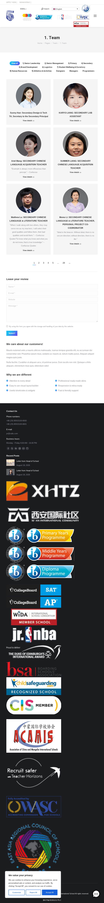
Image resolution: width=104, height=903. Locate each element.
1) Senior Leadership (31, 63)
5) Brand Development (28, 67)
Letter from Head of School (27, 461)
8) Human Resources (18, 71)
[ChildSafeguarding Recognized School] (33, 694)
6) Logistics (47, 67)
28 (64, 263)
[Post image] (10, 462)
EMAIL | (23, 9)
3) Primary (72, 63)
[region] (33, 884)
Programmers (88, 71)
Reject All (33, 892)
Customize (16, 892)
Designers (60, 71)
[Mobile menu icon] (95, 15)
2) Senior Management (54, 63)
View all (15, 63)
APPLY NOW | (11, 2)
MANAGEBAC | (25, 2)
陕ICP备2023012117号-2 (52, 900)
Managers (74, 71)
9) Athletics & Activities (42, 71)
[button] (96, 894)
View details (27, 121)
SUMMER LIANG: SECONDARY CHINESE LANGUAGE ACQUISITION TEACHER (75, 164)
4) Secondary (86, 63)
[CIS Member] (33, 714)
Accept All (50, 892)
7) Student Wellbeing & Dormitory (71, 67)
